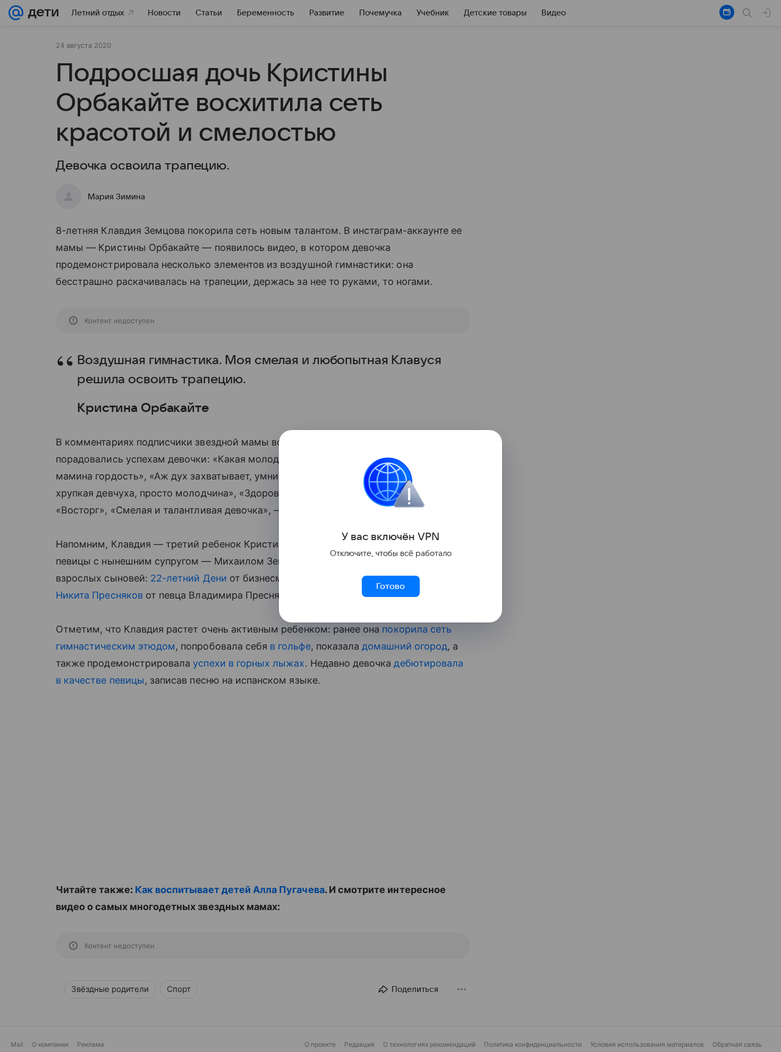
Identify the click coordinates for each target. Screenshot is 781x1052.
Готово (390, 586)
